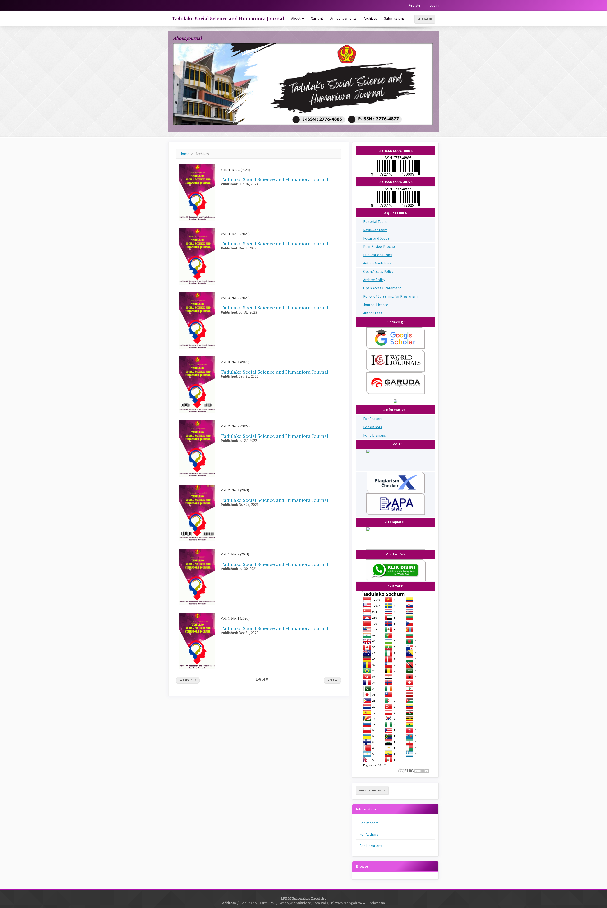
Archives (370, 18)
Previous (187, 680)
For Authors (372, 427)
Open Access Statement (382, 288)
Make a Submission (372, 790)
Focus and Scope (376, 238)
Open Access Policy (378, 271)
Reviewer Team (375, 230)
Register (415, 5)
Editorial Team (375, 221)
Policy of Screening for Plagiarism (390, 296)
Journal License (375, 304)
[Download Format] (395, 503)
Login (434, 5)
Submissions (394, 18)
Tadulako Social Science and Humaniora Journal (228, 19)
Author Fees (372, 313)
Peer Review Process (379, 246)
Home (184, 153)
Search (426, 19)
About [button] (296, 18)
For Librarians (374, 435)
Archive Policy (374, 280)
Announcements (343, 18)
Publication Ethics (377, 255)
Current (317, 18)
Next (332, 680)
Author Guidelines (377, 263)
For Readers (372, 418)
